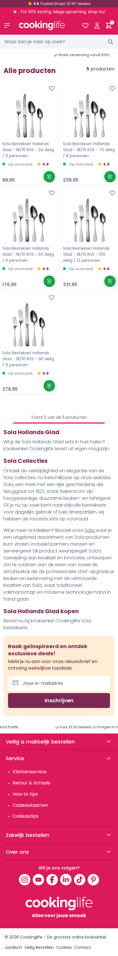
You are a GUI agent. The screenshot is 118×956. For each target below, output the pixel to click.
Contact (82, 947)
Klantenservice (29, 771)
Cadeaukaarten (30, 805)
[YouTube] (38, 879)
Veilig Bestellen (39, 947)
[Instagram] (24, 879)
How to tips (25, 794)
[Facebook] (52, 879)
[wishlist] (85, 25)
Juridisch (13, 947)
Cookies (64, 947)
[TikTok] (79, 879)
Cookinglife (31, 937)
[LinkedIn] (66, 879)
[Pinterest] (93, 879)
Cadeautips (25, 816)
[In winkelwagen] (49, 176)
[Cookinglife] (45, 25)
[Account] (97, 25)
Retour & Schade (31, 783)
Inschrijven (59, 700)
